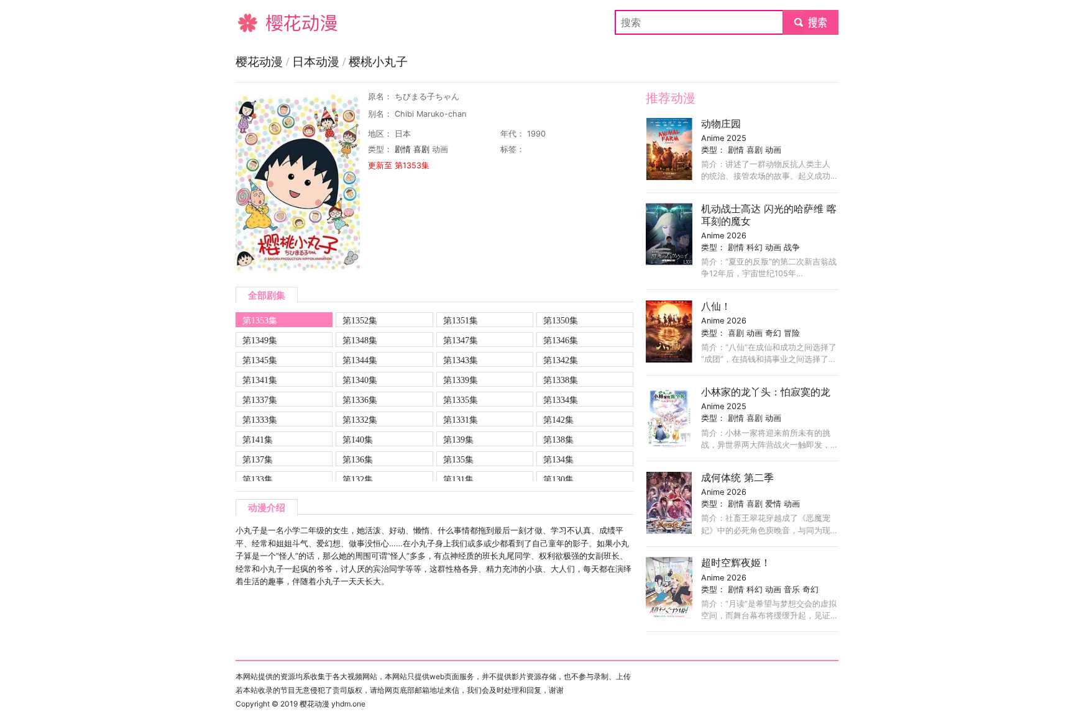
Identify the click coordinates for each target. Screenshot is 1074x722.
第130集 (558, 479)
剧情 (403, 149)
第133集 (257, 479)
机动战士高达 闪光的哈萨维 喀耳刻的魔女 (769, 214)
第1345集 (259, 360)
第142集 (558, 420)
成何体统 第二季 (737, 477)
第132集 (357, 479)
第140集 (357, 439)
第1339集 (460, 380)
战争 (792, 247)
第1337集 (259, 400)
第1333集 (259, 420)
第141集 (257, 439)
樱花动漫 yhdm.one (332, 703)
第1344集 (359, 360)
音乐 (792, 589)
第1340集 (359, 380)
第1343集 (460, 360)
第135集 (458, 459)
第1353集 (259, 320)
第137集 (257, 459)
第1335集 (460, 400)
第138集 (558, 439)
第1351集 (460, 320)
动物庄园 (721, 123)
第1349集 (259, 340)
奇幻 (773, 333)
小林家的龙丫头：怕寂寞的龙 (765, 392)
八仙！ (716, 306)
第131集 (458, 479)
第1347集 (460, 340)
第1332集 (359, 420)
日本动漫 (317, 61)
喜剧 (421, 149)
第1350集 (560, 320)
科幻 (754, 247)
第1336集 (359, 400)
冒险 (792, 333)
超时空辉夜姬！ (736, 562)
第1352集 (359, 320)
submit (811, 22)
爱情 (773, 503)
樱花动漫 (255, 22)
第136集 (357, 459)
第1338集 (560, 380)
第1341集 (259, 380)
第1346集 (560, 340)
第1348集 (359, 340)
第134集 (558, 459)
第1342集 (560, 360)
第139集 (458, 439)
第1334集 (560, 400)
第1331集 (460, 420)
